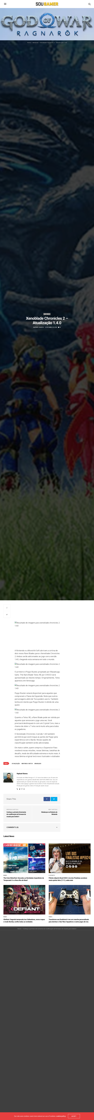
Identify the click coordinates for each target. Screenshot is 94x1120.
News (5, 875)
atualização (16, 763)
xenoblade (37, 763)
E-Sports (52, 875)
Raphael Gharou (38, 327)
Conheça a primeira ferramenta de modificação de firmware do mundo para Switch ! (16, 814)
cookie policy (61, 1116)
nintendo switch (27, 763)
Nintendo (47, 314)
